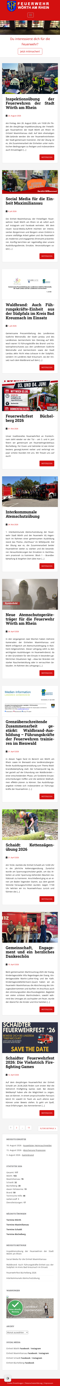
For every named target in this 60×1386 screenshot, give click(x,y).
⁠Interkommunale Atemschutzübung (22, 514)
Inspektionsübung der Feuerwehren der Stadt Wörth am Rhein (30, 103)
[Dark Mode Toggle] (7, 1378)
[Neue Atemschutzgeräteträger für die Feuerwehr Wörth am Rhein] (30, 594)
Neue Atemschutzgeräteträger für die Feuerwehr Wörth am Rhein (30, 619)
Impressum (48, 1383)
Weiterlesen (46, 157)
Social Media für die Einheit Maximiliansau (30, 201)
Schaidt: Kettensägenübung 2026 (30, 847)
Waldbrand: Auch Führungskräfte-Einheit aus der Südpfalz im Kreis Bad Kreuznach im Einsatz (30, 311)
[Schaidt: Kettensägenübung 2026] (30, 824)
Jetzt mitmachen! (30, 51)
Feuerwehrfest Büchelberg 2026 (30, 418)
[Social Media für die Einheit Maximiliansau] (30, 182)
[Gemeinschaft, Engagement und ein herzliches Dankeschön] (30, 927)
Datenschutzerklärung (33, 1383)
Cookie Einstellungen (15, 1383)
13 (29, 1127)
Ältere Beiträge (47, 1128)
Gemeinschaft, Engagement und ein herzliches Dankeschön (30, 952)
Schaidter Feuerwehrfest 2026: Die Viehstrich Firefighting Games (30, 1062)
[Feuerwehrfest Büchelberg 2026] (30, 395)
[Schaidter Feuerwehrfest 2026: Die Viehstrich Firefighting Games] (30, 1037)
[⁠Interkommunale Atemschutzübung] (30, 491)
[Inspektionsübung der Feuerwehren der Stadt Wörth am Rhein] (30, 78)
